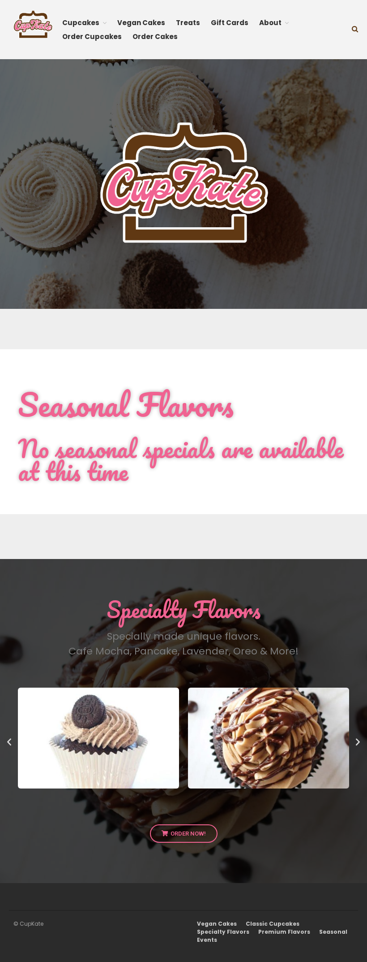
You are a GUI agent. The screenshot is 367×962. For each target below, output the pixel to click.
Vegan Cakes (141, 22)
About (270, 22)
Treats (188, 22)
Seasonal (333, 932)
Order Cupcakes (92, 36)
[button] (9, 741)
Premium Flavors (284, 932)
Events (207, 940)
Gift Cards (229, 22)
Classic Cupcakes (272, 923)
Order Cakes (155, 36)
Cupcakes (80, 22)
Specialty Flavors (223, 932)
